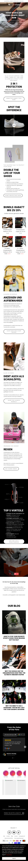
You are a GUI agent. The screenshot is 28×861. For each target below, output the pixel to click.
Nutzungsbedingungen (18, 838)
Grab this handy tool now (14, 99)
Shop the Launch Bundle (14, 401)
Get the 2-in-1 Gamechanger (14, 541)
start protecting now (13, 195)
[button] (3, 747)
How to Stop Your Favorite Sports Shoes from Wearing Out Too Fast (14, 638)
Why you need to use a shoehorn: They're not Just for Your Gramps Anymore (14, 707)
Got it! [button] (14, 858)
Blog (12, 836)
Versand (15, 836)
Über (4, 836)
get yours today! (11, 468)
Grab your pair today (14, 27)
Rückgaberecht (22, 836)
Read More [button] (9, 854)
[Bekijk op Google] (7, 748)
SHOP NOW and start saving (14, 331)
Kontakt (8, 836)
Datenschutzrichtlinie (9, 838)
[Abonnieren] (23, 813)
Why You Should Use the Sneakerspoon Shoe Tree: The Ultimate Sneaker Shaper (14, 673)
